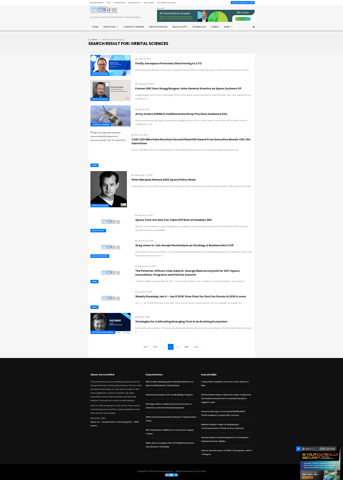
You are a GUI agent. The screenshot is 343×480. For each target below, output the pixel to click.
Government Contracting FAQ (117, 421)
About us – (96, 421)
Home (95, 26)
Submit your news (168, 2)
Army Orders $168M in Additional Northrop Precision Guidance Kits (181, 114)
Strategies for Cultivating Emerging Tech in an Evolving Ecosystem (181, 321)
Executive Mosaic (97, 2)
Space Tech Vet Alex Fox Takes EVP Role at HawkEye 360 (173, 220)
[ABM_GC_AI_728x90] (206, 16)
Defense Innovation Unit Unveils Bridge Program (169, 394)
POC (109, 2)
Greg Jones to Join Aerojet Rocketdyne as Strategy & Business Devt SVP (184, 245)
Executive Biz (119, 2)
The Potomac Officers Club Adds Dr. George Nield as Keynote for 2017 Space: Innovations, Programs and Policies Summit (187, 273)
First (145, 347)
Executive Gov (134, 2)
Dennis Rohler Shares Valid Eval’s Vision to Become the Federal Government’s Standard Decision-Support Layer (226, 398)
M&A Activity (180, 26)
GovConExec (149, 2)
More (227, 26)
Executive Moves (158, 26)
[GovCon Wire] (104, 10)
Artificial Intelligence (102, 332)
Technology (199, 26)
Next (186, 347)
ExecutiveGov (154, 374)
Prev (155, 347)
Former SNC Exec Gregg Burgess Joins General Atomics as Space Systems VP (188, 88)
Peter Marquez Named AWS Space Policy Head (163, 180)
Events (215, 26)
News (94, 165)
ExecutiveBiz (209, 374)
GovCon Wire (200, 471)
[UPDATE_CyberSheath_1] (319, 463)
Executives (109, 26)
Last (196, 347)
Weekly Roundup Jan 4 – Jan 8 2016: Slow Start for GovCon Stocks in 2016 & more (190, 296)
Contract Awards (133, 26)
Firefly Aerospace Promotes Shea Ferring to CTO (168, 63)
